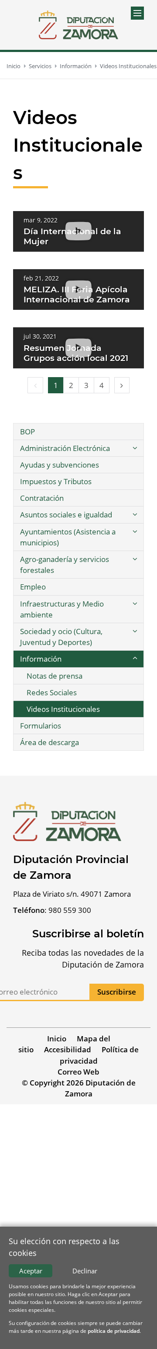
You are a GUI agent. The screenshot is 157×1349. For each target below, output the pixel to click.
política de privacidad (114, 1331)
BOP (27, 432)
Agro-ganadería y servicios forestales (64, 564)
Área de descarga (49, 742)
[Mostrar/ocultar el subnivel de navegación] (134, 448)
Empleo (33, 587)
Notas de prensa (54, 676)
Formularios (40, 726)
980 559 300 (69, 910)
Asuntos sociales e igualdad (66, 515)
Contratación (42, 498)
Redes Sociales (52, 692)
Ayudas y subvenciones (59, 465)
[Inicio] (78, 24)
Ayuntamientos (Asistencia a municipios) (68, 537)
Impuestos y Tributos (56, 481)
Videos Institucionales (128, 66)
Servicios (40, 66)
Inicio (13, 66)
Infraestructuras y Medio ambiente (62, 609)
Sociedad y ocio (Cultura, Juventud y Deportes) (61, 636)
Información (76, 66)
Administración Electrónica (65, 448)
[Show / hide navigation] (137, 13)
